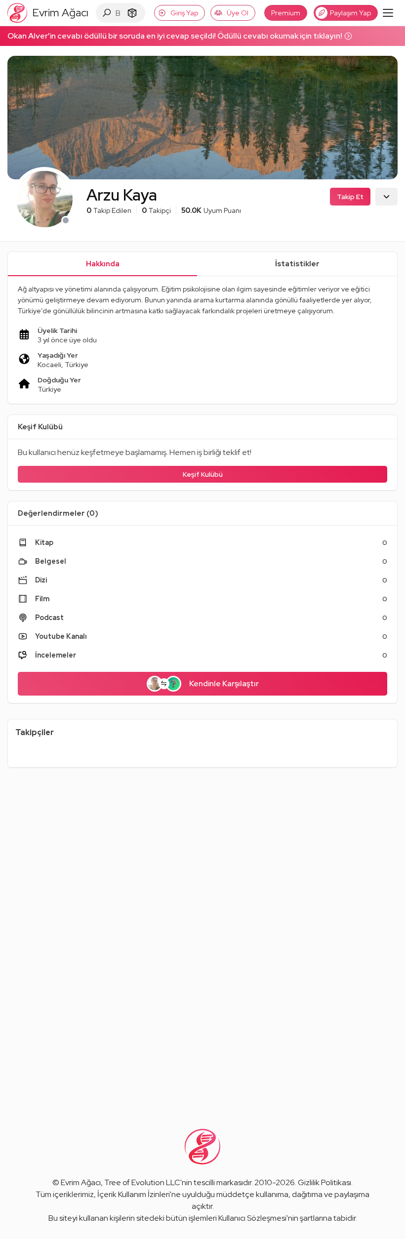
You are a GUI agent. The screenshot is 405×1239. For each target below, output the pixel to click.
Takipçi (156, 210)
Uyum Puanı (211, 210)
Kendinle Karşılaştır (224, 683)
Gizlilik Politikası (324, 1182)
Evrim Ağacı (81, 1182)
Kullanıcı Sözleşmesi (252, 1218)
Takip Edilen (108, 210)
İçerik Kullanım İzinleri (133, 1194)
